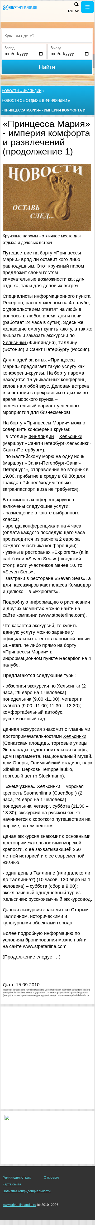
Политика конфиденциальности (27, 1191)
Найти (47, 67)
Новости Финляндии (21, 91)
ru (70, 11)
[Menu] (87, 7)
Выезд (55, 48)
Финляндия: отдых (17, 1177)
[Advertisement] (47, 1057)
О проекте (51, 1177)
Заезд (9, 48)
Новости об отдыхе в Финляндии (34, 101)
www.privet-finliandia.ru (19, 1205)
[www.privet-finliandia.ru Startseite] (20, 7)
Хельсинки (15, 342)
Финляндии (41, 436)
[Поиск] (76, 4)
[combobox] (47, 36)
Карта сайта (12, 1184)
